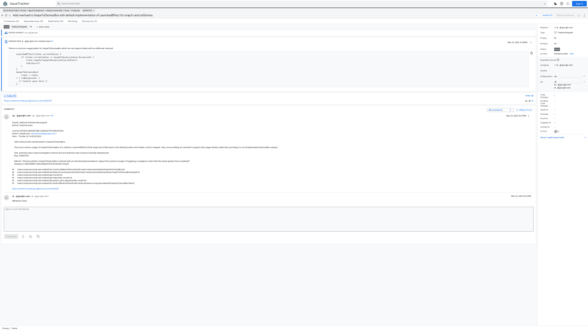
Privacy (5, 328)
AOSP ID (544, 110)
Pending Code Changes (544, 103)
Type (542, 33)
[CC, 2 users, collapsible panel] (569, 81)
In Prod (543, 131)
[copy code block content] (531, 53)
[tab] (11, 21)
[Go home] (2, 15)
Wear (67, 11)
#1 (52, 41)
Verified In (545, 127)
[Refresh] (6, 15)
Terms (14, 328)
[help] (562, 4)
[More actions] (584, 15)
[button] (562, 32)
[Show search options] (544, 4)
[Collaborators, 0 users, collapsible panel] (569, 76)
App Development (36, 11)
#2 (532, 101)
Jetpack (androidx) (54, 11)
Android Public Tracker (16, 11)
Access (543, 54)
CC (541, 82)
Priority (543, 38)
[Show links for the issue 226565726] (93, 10)
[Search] (59, 4)
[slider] (538, 175)
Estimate (544, 114)
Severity (544, 44)
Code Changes (544, 96)
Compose (75, 11)
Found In (544, 118)
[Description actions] (531, 42)
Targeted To (545, 123)
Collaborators (546, 76)
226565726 (87, 11)
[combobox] (302, 4)
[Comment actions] (528, 115)
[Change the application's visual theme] (555, 4)
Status (543, 49)
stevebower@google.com (43, 133)
